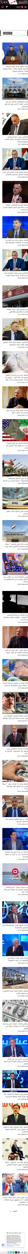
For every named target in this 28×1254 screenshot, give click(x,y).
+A (25, 1253)
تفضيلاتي (6, 33)
